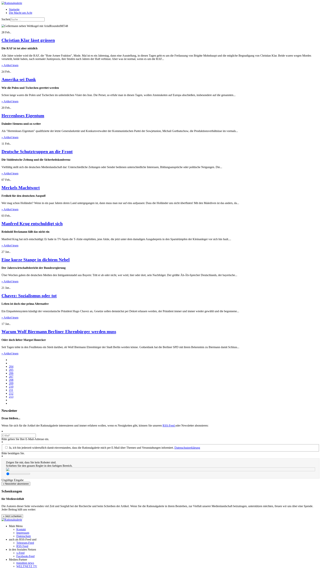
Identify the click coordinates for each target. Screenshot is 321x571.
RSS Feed (22, 546)
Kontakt (21, 529)
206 (11, 373)
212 (11, 393)
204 (11, 366)
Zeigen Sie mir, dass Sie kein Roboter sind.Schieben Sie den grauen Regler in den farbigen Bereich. (39, 464)
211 (11, 390)
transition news (25, 562)
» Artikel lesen (9, 65)
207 (11, 376)
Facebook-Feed (25, 556)
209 (11, 383)
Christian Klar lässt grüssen (28, 40)
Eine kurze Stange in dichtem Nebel (35, 259)
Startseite (14, 9)
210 (11, 386)
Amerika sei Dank (18, 79)
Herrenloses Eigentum (22, 115)
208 (11, 379)
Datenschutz (23, 536)
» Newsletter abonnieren (16, 483)
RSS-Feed (169, 425)
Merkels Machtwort (20, 187)
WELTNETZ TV (26, 566)
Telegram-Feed (25, 542)
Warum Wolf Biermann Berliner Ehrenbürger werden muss (58, 331)
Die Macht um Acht (20, 12)
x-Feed (20, 552)
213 (11, 396)
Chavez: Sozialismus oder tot (29, 295)
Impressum (22, 532)
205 (11, 369)
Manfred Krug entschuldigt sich (32, 223)
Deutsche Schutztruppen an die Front (37, 151)
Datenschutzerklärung (187, 447)
